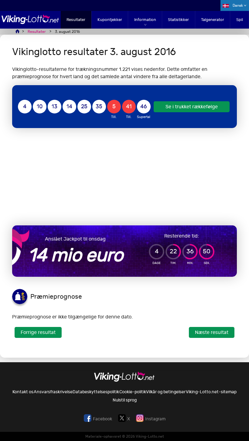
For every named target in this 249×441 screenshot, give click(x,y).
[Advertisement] (124, 176)
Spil (239, 19)
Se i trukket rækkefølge (191, 106)
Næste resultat (211, 332)
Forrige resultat (38, 332)
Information (145, 19)
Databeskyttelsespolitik (96, 391)
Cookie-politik (132, 391)
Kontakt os (22, 391)
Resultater (76, 19)
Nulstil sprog (125, 400)
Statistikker (178, 19)
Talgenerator (212, 19)
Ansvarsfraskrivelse (53, 391)
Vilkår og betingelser (166, 391)
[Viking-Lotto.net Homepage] (30, 22)
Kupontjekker (109, 19)
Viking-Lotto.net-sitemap (211, 391)
